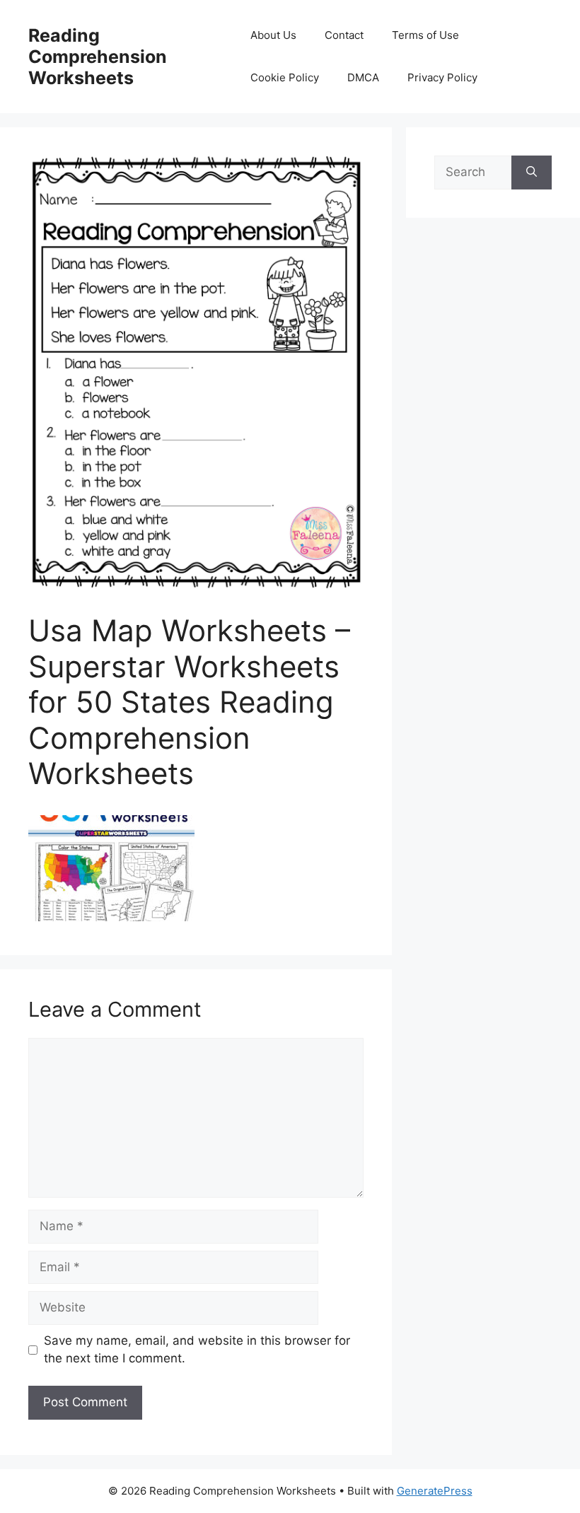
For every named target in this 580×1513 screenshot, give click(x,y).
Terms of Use (425, 35)
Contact (344, 35)
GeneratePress (434, 1490)
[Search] (531, 172)
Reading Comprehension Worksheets (97, 56)
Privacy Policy (442, 77)
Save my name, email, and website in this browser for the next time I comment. (197, 1349)
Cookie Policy (284, 77)
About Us (273, 35)
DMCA (363, 77)
